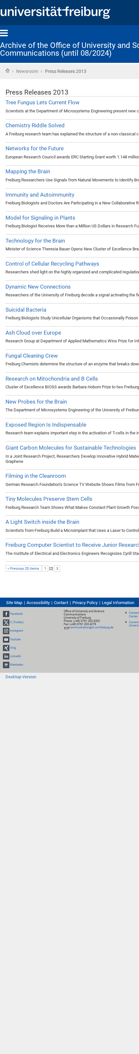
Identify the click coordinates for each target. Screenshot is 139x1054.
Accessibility (38, 602)
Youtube (15, 639)
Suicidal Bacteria (25, 309)
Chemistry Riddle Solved (35, 125)
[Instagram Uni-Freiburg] (6, 630)
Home (7, 70)
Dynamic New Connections (38, 286)
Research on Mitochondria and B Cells (51, 378)
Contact (61, 602)
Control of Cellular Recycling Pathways (52, 263)
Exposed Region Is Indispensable (45, 424)
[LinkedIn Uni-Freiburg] (6, 656)
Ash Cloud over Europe (33, 332)
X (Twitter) (17, 622)
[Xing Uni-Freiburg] (6, 647)
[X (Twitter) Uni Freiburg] (6, 622)
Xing (13, 647)
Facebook (16, 613)
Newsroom (27, 71)
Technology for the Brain (35, 240)
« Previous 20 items (23, 569)
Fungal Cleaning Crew (31, 355)
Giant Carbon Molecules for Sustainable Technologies (70, 447)
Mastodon (16, 664)
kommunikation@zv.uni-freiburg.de (91, 627)
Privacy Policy (85, 602)
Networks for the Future (34, 148)
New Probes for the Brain (36, 401)
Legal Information (118, 602)
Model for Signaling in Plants (40, 217)
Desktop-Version (20, 676)
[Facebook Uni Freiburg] (6, 613)
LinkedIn (15, 656)
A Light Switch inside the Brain (42, 522)
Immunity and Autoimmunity (39, 194)
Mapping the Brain (27, 171)
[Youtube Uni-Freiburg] (6, 639)
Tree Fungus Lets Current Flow (42, 102)
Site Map (14, 602)
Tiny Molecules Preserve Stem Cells (48, 499)
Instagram (16, 630)
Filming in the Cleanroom (35, 476)
